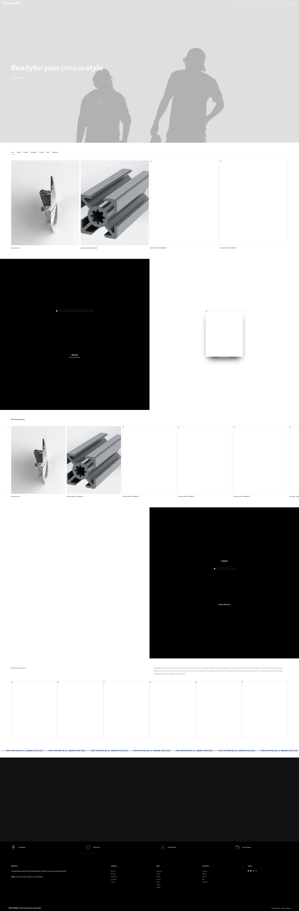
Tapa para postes (15, 248)
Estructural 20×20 (89, 248)
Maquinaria (244, 3)
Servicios (252, 3)
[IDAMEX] (12, 3)
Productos (261, 3)
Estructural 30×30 (158, 248)
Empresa (234, 3)
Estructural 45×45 (242, 496)
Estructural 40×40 (228, 248)
